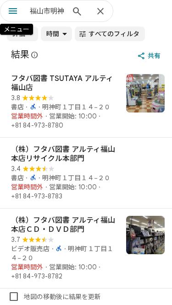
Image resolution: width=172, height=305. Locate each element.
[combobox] (47, 10)
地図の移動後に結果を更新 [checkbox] (54, 296)
